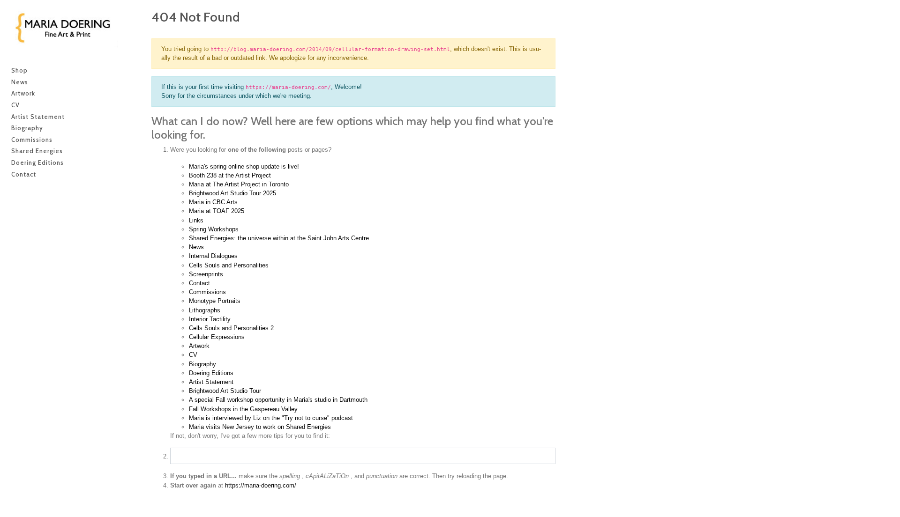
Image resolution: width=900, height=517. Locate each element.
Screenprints (206, 274)
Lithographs (204, 310)
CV (193, 354)
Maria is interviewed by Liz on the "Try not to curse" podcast (271, 417)
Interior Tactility (210, 319)
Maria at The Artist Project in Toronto (239, 184)
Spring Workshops (214, 229)
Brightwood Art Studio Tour (225, 390)
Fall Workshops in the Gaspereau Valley (243, 409)
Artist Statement (211, 381)
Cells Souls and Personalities (229, 265)
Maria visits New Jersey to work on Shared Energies (260, 426)
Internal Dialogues (213, 255)
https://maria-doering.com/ (260, 485)
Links (196, 220)
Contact (199, 283)
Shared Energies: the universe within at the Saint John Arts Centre (279, 238)
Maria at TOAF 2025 (216, 210)
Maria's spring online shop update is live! (244, 166)
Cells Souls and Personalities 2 (231, 328)
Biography (202, 364)
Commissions (207, 291)
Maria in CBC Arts (213, 202)
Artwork (199, 345)
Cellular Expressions (217, 336)
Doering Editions (211, 373)
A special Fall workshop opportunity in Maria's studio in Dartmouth (278, 399)
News (196, 247)
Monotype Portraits (214, 300)
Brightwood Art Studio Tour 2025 (232, 193)
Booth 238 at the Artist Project (230, 175)
